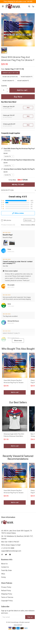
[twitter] (6, 554)
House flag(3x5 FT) (26, 76)
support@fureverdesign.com (11, 551)
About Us (4, 564)
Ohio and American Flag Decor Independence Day (19, 160)
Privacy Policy (6, 587)
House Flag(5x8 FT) (23, 80)
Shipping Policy (6, 594)
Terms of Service (7, 597)
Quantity (4, 86)
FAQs (3, 574)
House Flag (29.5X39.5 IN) (10, 76)
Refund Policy (6, 590)
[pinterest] (10, 554)
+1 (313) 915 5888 (7, 548)
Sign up (30, 617)
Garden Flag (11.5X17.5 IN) (14, 69)
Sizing (3, 577)
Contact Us (5, 567)
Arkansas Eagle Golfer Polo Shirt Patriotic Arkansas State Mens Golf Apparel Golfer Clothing (14, 435)
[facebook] (2, 554)
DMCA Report (18, 625)
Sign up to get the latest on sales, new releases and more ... (17, 612)
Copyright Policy (7, 601)
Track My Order (6, 570)
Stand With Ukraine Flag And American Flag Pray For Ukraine (13, 381)
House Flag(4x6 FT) (8, 80)
